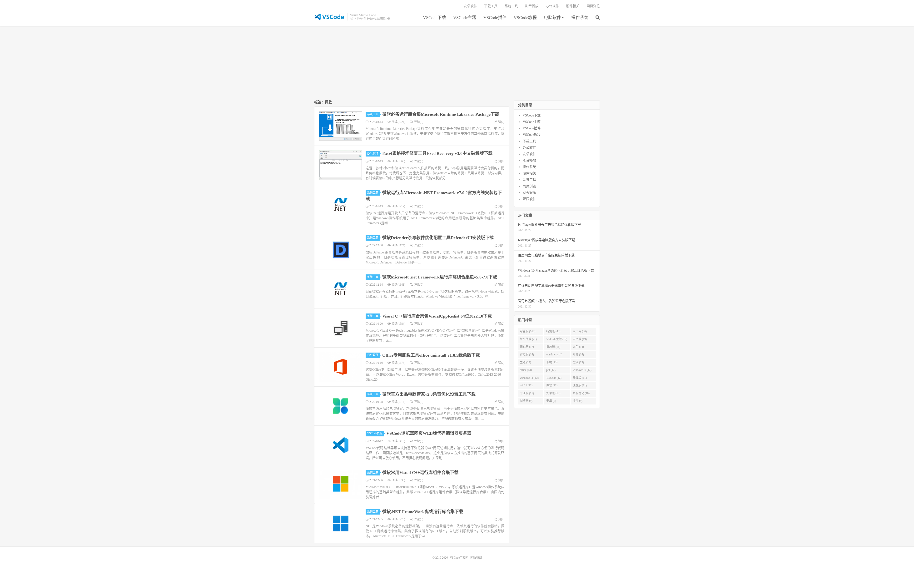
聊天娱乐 (529, 192)
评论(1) (418, 323)
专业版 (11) (527, 393)
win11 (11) (526, 385)
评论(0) (418, 122)
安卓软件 (470, 6)
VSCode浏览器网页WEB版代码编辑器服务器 (428, 433)
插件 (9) (577, 401)
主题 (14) (525, 362)
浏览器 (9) (526, 401)
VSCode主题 (464, 17)
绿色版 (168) (527, 331)
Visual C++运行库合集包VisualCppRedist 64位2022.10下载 (437, 316)
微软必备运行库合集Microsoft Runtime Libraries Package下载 (440, 114)
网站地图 (476, 557)
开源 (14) (578, 354)
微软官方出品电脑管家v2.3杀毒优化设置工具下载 (429, 394)
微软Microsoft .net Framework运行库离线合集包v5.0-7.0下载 (439, 277)
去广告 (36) (580, 331)
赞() (501, 122)
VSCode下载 (434, 17)
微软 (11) (551, 385)
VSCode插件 (495, 17)
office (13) (526, 370)
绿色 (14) (578, 347)
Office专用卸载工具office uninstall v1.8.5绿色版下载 (431, 355)
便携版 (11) (580, 385)
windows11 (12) (529, 377)
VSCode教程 (525, 17)
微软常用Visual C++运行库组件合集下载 (420, 472)
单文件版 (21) (528, 339)
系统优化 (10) (581, 393)
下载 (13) (551, 362)
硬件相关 (572, 6)
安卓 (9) (551, 401)
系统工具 (511, 6)
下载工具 (490, 6)
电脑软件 (552, 17)
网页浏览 (593, 6)
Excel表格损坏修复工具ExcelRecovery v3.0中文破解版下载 (437, 153)
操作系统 (579, 17)
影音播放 (531, 6)
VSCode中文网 (329, 17)
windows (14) (554, 354)
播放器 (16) (553, 347)
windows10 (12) (582, 370)
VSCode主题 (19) (556, 339)
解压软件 (529, 199)
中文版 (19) (580, 339)
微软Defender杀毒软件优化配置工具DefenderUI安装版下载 (438, 237)
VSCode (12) (553, 377)
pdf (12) (551, 370)
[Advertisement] (457, 63)
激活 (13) (578, 362)
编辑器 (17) (527, 347)
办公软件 (552, 6)
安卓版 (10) (553, 393)
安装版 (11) (580, 377)
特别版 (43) (553, 331)
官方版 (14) (527, 354)
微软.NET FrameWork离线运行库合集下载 (422, 511)
